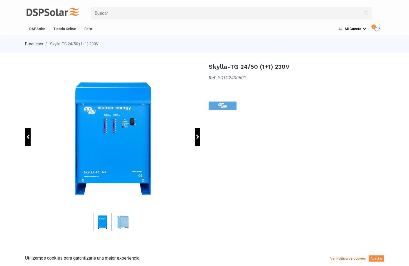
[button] (28, 137)
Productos (34, 44)
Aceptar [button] (376, 258)
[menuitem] (37, 29)
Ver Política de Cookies (348, 258)
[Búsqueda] (366, 13)
